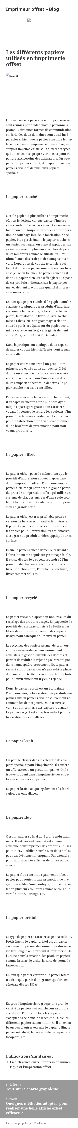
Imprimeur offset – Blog (32, 9)
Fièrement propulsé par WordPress (26, 1123)
